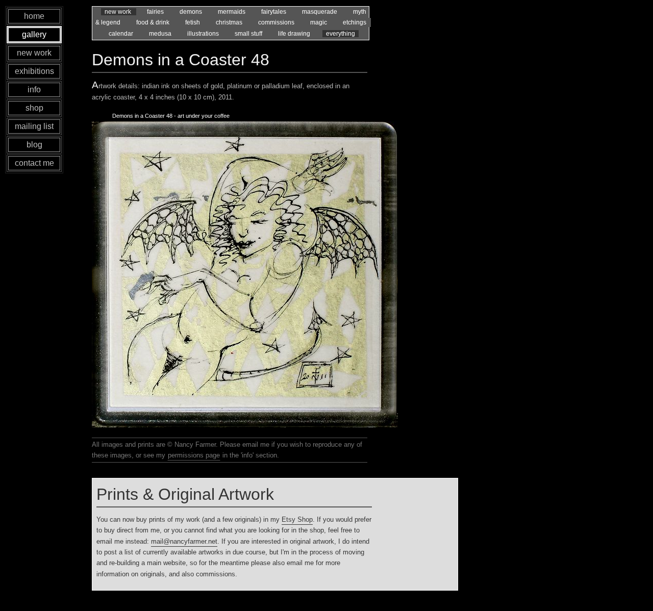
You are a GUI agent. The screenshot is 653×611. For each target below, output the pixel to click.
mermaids (232, 11)
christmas (230, 22)
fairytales (274, 11)
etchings (354, 22)
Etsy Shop (297, 519)
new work (119, 11)
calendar (122, 33)
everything (340, 33)
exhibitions (34, 71)
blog (34, 144)
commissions (277, 22)
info (34, 89)
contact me (34, 163)
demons (192, 11)
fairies (156, 11)
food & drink (153, 22)
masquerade (320, 11)
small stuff (249, 33)
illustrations (203, 33)
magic (319, 22)
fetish (193, 22)
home (34, 16)
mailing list (34, 126)
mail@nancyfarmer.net (184, 541)
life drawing (295, 33)
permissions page (194, 455)
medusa (161, 33)
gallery (34, 34)
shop (34, 108)
